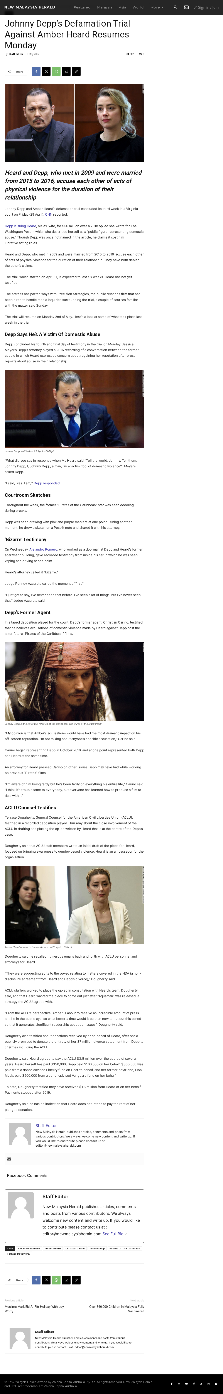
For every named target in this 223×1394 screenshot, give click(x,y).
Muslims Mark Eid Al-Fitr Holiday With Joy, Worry (34, 1309)
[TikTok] (193, 1384)
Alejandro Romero (43, 549)
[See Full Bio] (126, 1233)
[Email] (66, 71)
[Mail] (186, 1384)
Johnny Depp (97, 1248)
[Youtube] (216, 1384)
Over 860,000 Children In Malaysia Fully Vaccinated (116, 1309)
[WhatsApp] (56, 71)
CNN (49, 214)
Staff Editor (16, 54)
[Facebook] (36, 71)
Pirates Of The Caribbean (125, 1248)
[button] (175, 7)
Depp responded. (47, 483)
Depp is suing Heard (20, 226)
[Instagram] (179, 1384)
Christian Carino (75, 1248)
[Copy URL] (76, 71)
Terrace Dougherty (18, 1253)
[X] (46, 71)
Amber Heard (53, 1248)
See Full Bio (113, 1234)
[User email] (9, 1159)
